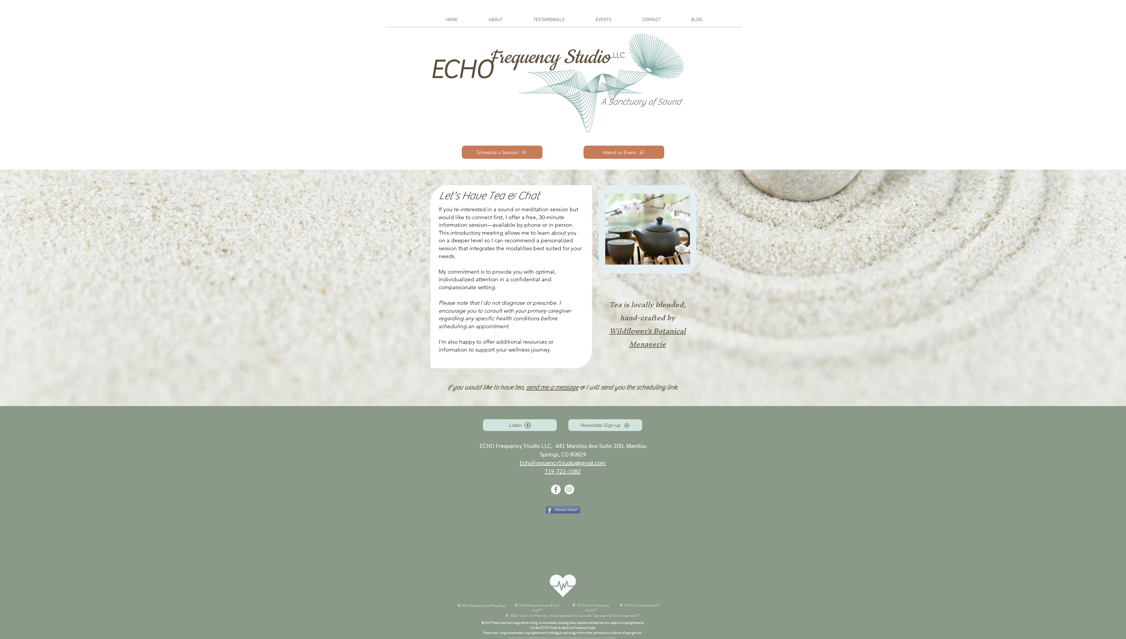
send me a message (552, 387)
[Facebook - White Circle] (556, 489)
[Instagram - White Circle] (569, 489)
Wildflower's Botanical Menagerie (647, 337)
